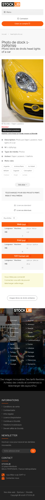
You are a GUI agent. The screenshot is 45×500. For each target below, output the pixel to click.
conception (28, 170)
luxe (32, 179)
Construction (15, 324)
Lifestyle (31, 348)
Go (33, 451)
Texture (13, 352)
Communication (34, 340)
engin (16, 175)
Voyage (13, 364)
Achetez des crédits (14, 382)
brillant (6, 170)
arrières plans (19, 166)
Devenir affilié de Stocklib (13, 428)
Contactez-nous (12, 478)
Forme (30, 344)
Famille (12, 336)
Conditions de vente (11, 407)
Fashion (13, 340)
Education (14, 328)
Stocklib (29, 492)
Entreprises (14, 332)
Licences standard (23, 205)
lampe (24, 175)
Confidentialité (9, 410)
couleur (6, 175)
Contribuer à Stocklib (11, 421)
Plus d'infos (8, 218)
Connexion (23, 19)
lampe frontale (9, 179)
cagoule (16, 170)
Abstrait (31, 320)
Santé (12, 344)
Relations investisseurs (12, 425)
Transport (13, 356)
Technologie (15, 348)
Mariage (31, 352)
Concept (13, 320)
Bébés (30, 332)
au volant (31, 166)
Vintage (13, 360)
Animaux (31, 324)
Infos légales (8, 414)
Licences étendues (23, 210)
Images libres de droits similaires (22, 298)
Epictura (20, 492)
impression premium (11, 130)
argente (7, 166)
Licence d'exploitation (12, 418)
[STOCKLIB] (11, 4)
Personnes (32, 360)
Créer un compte (21, 24)
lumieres (22, 179)
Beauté (30, 328)
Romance (31, 364)
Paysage (31, 356)
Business (31, 336)
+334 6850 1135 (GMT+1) (15, 475)
